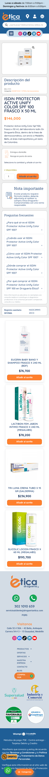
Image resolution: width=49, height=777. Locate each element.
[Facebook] (19, 638)
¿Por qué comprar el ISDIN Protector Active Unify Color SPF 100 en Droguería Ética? (23, 285)
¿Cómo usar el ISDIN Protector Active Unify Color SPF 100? (24, 255)
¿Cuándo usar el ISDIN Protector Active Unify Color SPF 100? (23, 242)
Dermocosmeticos (33, 91)
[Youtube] (34, 638)
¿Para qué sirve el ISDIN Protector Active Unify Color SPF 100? (23, 226)
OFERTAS (21, 652)
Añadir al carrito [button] (24, 377)
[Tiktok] (24, 638)
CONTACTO (22, 667)
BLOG (19, 670)
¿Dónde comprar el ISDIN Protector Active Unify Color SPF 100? (23, 269)
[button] (11, 33)
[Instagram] (14, 638)
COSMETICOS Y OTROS (19, 91)
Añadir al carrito (27, 176)
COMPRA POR (21, 676)
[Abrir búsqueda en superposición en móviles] (24, 25)
